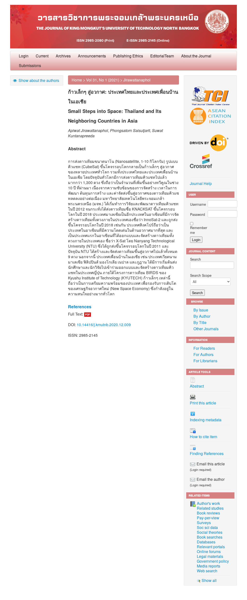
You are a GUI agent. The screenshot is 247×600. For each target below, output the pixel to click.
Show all (209, 580)
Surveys (204, 522)
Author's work (208, 503)
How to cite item (203, 436)
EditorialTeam (162, 56)
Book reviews (208, 513)
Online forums (209, 551)
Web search (207, 571)
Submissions (30, 65)
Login (23, 56)
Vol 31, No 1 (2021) (102, 80)
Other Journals (206, 328)
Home (77, 80)
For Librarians (205, 360)
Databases (206, 542)
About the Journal (196, 56)
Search (195, 259)
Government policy (213, 561)
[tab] (123, 306)
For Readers (204, 348)
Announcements (92, 56)
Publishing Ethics (128, 56)
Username (198, 204)
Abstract (197, 386)
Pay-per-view (208, 518)
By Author (201, 316)
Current (42, 56)
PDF (87, 314)
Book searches (209, 537)
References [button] (79, 306)
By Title (199, 322)
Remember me (198, 230)
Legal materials (210, 556)
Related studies (210, 508)
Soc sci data (207, 527)
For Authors (203, 354)
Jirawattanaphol (137, 80)
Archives (63, 56)
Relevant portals (211, 546)
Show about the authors (38, 80)
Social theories (209, 532)
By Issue (200, 310)
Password (197, 214)
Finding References (207, 453)
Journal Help (201, 183)
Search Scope (201, 275)
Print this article (203, 403)
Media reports (208, 566)
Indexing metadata (205, 419)
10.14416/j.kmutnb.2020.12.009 (104, 324)
